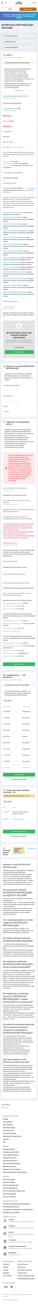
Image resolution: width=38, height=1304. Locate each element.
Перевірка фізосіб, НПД (11, 1152)
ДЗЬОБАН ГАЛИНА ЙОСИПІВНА (13, 285)
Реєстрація (28, 9)
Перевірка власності (10, 1158)
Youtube (5, 1270)
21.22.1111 (6, 819)
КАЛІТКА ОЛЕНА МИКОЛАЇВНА (13, 244)
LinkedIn (5, 1267)
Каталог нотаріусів (9, 1196)
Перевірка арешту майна (11, 1212)
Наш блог (6, 1139)
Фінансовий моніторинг (11, 1155)
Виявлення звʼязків (9, 1166)
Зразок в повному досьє (20, 831)
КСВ (4, 1142)
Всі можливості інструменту (19, 779)
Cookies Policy (22, 1273)
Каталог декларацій (9, 1194)
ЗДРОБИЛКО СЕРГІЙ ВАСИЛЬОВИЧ (14, 272)
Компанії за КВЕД (9, 1182)
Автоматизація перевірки (11, 1163)
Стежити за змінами (11, 36)
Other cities (4, 1108)
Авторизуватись (19, 347)
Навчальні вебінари (9, 1133)
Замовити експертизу (12, 47)
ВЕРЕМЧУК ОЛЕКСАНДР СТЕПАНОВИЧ (15, 278)
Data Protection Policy (24, 1270)
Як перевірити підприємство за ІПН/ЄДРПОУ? (18, 1209)
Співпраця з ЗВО (8, 1130)
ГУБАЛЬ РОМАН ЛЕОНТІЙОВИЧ (13, 251)
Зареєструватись (19, 352)
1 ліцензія (6, 411)
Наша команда (8, 1125)
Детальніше (31, 188)
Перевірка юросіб (9, 1149)
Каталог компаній (9, 1179)
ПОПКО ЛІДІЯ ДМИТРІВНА (11, 257)
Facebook (6, 1264)
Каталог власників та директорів (14, 1191)
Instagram (6, 1273)
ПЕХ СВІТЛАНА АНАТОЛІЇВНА (12, 224)
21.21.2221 (6, 812)
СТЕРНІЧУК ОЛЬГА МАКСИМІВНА (13, 237)
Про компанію (7, 1122)
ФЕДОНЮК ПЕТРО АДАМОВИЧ (13, 212)
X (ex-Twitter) (7, 1276)
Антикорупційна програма (26, 1278)
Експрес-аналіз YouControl (12, 1169)
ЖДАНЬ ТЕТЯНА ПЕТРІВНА (11, 262)
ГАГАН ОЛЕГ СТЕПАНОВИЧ (11, 267)
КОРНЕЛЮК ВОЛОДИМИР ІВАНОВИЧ (15, 292)
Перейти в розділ (19, 664)
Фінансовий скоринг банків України (14, 1172)
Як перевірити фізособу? (11, 1207)
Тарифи (5, 1119)
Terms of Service (22, 1264)
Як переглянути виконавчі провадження (16, 1204)
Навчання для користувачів (12, 1136)
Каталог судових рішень (11, 1185)
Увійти (10, 9)
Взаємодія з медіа (9, 1127)
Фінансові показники (10, 1160)
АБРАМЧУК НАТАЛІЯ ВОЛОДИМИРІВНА (15, 231)
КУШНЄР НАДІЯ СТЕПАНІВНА (12, 217)
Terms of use (21, 1267)
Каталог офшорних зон (10, 1188)
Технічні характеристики (25, 1276)
